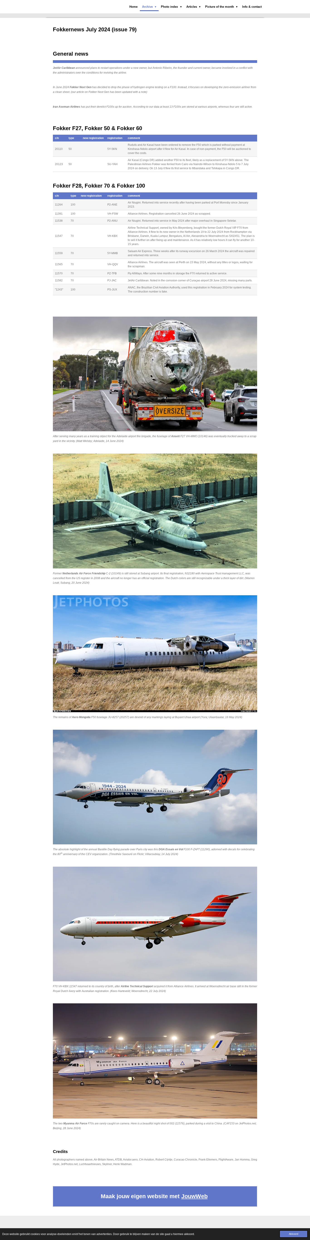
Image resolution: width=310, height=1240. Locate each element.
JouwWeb (194, 1196)
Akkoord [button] (293, 1234)
